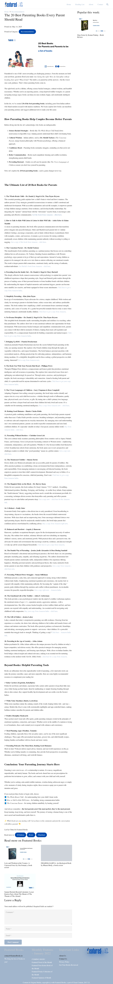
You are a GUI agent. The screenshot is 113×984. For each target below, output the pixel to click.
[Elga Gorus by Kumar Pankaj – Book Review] (93, 25)
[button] (107, 4)
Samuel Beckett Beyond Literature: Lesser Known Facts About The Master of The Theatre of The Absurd (19, 894)
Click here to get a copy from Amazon (52, 311)
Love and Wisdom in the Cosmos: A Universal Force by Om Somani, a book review (18, 865)
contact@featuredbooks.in (13, 955)
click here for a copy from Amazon (54, 656)
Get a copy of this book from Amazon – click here (28, 242)
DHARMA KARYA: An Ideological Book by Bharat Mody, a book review (56, 864)
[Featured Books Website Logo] (13, 4)
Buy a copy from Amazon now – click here (54, 405)
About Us (62, 955)
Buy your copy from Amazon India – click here (40, 611)
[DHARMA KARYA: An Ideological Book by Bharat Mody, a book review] (56, 853)
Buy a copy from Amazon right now (55, 523)
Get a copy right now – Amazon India (47, 590)
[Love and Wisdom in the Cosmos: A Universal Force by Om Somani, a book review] (20, 853)
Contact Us (63, 959)
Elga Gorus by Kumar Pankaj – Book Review (90, 36)
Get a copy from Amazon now (28, 360)
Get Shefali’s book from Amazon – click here (34, 266)
